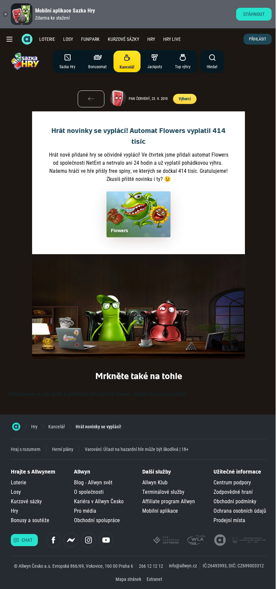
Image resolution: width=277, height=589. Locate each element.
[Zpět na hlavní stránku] (27, 39)
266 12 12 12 (151, 566)
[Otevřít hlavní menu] (9, 39)
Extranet (154, 579)
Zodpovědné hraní (233, 492)
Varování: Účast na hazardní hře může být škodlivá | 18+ (136, 449)
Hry (151, 39)
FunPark (90, 39)
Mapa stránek (128, 579)
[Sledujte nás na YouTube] (106, 540)
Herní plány (62, 449)
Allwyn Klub (155, 482)
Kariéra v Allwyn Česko (99, 501)
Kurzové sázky (123, 39)
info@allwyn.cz (183, 565)
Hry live (172, 39)
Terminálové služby (163, 492)
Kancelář (56, 426)
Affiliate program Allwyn (168, 501)
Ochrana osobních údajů (239, 511)
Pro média (85, 511)
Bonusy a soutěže (30, 520)
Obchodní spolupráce (97, 520)
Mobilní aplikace (160, 511)
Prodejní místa (229, 520)
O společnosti (89, 492)
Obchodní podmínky (234, 501)
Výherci (185, 99)
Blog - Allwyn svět (93, 482)
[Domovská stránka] (16, 426)
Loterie (47, 39)
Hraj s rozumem (26, 449)
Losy (68, 39)
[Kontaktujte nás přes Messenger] (71, 540)
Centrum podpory (232, 482)
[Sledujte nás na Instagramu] (88, 540)
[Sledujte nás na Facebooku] (53, 540)
